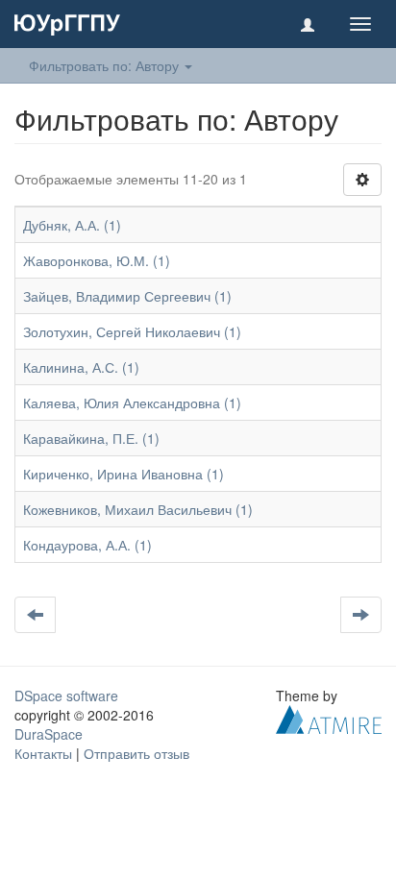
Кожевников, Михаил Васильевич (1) (138, 509)
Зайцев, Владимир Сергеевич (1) (127, 295)
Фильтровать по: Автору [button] (106, 65)
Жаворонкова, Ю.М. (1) (96, 260)
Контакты (43, 753)
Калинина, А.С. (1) (81, 367)
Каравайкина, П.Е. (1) (91, 438)
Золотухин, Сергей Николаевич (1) (132, 331)
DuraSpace (48, 734)
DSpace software (66, 695)
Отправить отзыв (136, 753)
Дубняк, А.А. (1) (72, 224)
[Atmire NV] (329, 717)
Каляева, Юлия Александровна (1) (132, 402)
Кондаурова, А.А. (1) (87, 544)
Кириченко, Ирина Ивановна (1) (123, 473)
